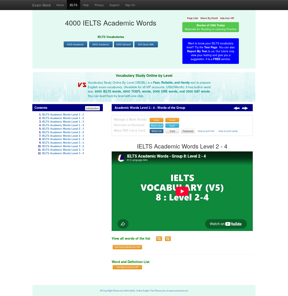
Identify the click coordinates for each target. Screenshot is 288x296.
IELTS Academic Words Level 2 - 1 (63, 128)
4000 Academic (75, 44)
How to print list (206, 131)
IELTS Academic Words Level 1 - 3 (63, 121)
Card (172, 131)
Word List (157, 131)
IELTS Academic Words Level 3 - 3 (63, 149)
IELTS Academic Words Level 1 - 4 (63, 125)
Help (86, 5)
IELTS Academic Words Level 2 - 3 (63, 136)
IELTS (73, 5)
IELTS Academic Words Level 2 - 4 (63, 139)
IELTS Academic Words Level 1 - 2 (63, 118)
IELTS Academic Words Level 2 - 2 (63, 132)
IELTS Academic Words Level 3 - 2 (63, 146)
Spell (172, 125)
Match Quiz (157, 125)
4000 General (123, 44)
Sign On (130, 5)
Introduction (92, 108)
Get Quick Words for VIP (127, 247)
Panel (172, 120)
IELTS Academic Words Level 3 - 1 (63, 142)
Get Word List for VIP (127, 267)
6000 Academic (100, 44)
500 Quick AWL (146, 44)
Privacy (99, 5)
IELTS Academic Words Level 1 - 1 (63, 114)
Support (114, 5)
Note (156, 120)
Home (60, 5)
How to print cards (228, 131)
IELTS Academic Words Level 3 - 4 (63, 153)
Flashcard (188, 131)
